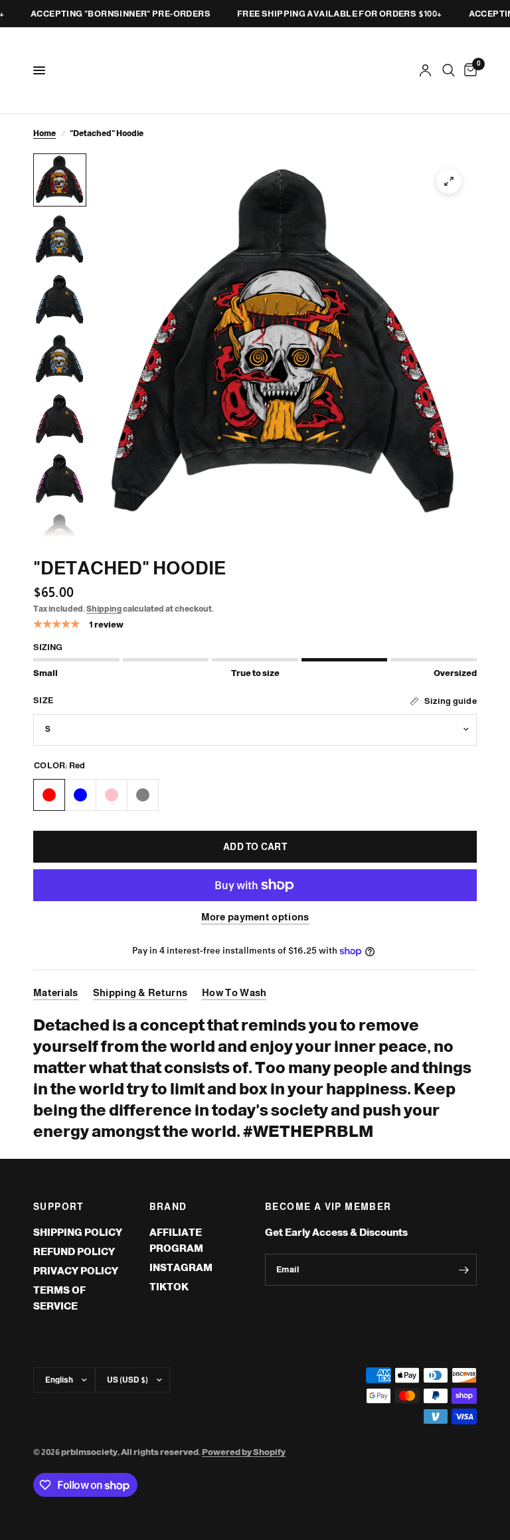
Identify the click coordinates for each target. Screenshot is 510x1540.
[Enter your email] (463, 1270)
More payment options (255, 916)
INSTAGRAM (180, 1267)
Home (44, 133)
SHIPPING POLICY (77, 1232)
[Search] (449, 70)
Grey (143, 795)
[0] (468, 70)
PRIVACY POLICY (75, 1270)
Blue (80, 795)
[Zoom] (449, 181)
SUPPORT (58, 1206)
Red (49, 795)
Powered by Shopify (244, 1452)
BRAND (168, 1206)
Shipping (104, 609)
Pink (112, 795)
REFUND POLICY (74, 1251)
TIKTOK (169, 1286)
